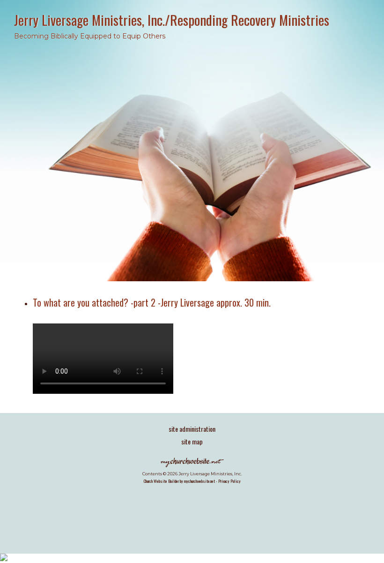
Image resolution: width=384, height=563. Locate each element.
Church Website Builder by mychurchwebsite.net (179, 481)
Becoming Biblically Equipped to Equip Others (89, 36)
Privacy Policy (229, 481)
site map (192, 441)
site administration (192, 429)
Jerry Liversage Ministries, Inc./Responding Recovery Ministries (171, 19)
